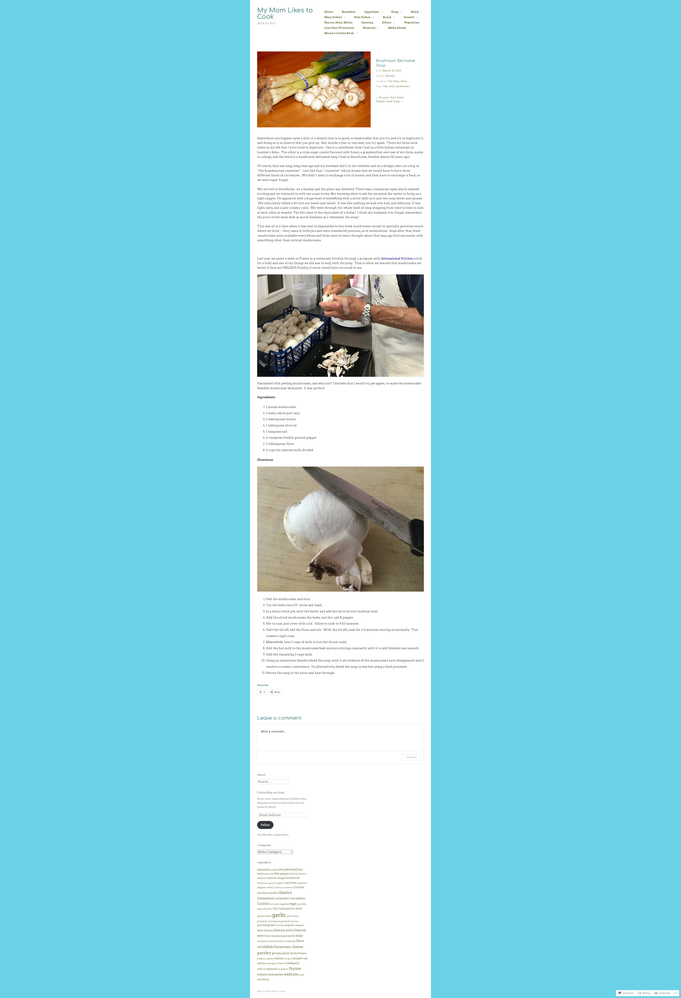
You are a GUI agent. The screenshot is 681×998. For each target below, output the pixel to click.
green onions (293, 916)
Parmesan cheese (288, 947)
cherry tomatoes (284, 887)
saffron (261, 968)
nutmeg (290, 941)
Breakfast (348, 12)
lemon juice (284, 930)
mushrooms (403, 86)
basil (294, 869)
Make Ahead (397, 28)
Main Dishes (333, 17)
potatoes (261, 958)
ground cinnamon (268, 921)
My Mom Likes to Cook (285, 13)
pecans (277, 953)
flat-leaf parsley (284, 908)
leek (385, 86)
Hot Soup (393, 81)
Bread (387, 17)
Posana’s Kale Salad (390, 97)
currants (274, 904)
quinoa (270, 959)
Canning (367, 22)
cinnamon (265, 898)
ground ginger (266, 925)
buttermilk (293, 878)
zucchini (263, 979)
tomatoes (275, 974)
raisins (279, 958)
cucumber (297, 898)
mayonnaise (279, 936)
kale (260, 930)
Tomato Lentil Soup (389, 101)
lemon (268, 930)
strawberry (283, 969)
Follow (265, 824)
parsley (264, 952)
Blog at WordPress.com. (271, 991)
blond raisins (298, 873)
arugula (273, 870)
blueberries (262, 878)
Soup (394, 12)
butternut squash (266, 883)
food (299, 908)
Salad (415, 12)
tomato (262, 974)
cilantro (284, 892)
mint (299, 936)
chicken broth (267, 893)
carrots (290, 882)
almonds (263, 869)
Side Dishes (362, 17)
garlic (279, 915)
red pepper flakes (275, 963)
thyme (295, 968)
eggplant (284, 904)
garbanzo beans (264, 916)
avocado (283, 869)
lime (267, 936)
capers (280, 882)
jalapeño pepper (294, 925)
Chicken (298, 887)
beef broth (268, 873)
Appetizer (371, 12)
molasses (263, 941)
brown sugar (276, 878)
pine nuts (289, 953)
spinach (272, 969)
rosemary (292, 963)
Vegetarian (412, 22)
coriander (281, 898)
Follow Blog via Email (270, 792)
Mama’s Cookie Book (339, 33)
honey (280, 925)
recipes (297, 958)
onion (267, 946)
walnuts (291, 974)
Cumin (263, 903)
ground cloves (289, 921)
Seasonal (369, 28)
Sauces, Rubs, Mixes (338, 22)
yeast (301, 974)
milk (391, 86)
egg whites (302, 904)
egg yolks (262, 908)
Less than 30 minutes (339, 28)
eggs (293, 903)
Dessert (409, 17)
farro (270, 909)
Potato (302, 953)
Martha (390, 76)
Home (328, 12)
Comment (411, 757)
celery (271, 887)
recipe (287, 958)
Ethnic (387, 22)
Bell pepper (281, 873)
